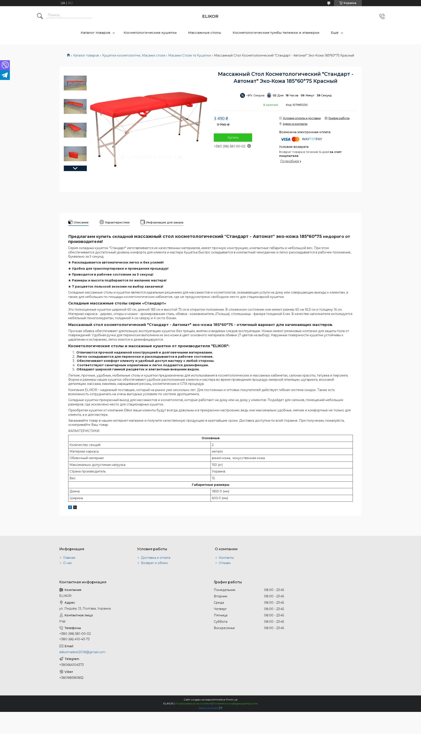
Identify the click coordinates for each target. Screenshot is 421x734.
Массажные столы (204, 32)
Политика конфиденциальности (235, 703)
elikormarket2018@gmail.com (82, 652)
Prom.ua (231, 699)
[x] (75, 508)
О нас (67, 563)
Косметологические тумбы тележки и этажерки (276, 32)
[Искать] (40, 16)
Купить (233, 138)
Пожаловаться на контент (193, 703)
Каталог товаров (95, 32)
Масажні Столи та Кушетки (189, 55)
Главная (69, 558)
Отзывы (225, 563)
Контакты (226, 558)
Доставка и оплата (155, 558)
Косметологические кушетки (150, 32)
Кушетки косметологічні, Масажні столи (133, 55)
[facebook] (70, 508)
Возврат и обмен (154, 563)
